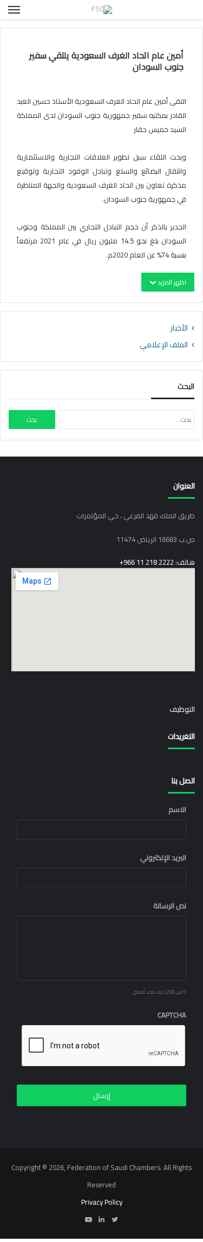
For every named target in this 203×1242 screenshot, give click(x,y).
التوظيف (182, 709)
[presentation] (104, 1046)
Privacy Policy (101, 1201)
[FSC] (101, 9)
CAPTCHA (172, 1015)
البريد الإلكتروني (160, 857)
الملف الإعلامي (164, 345)
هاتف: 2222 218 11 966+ (157, 562)
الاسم (174, 809)
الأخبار (179, 328)
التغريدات (181, 736)
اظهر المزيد (171, 282)
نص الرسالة (167, 905)
